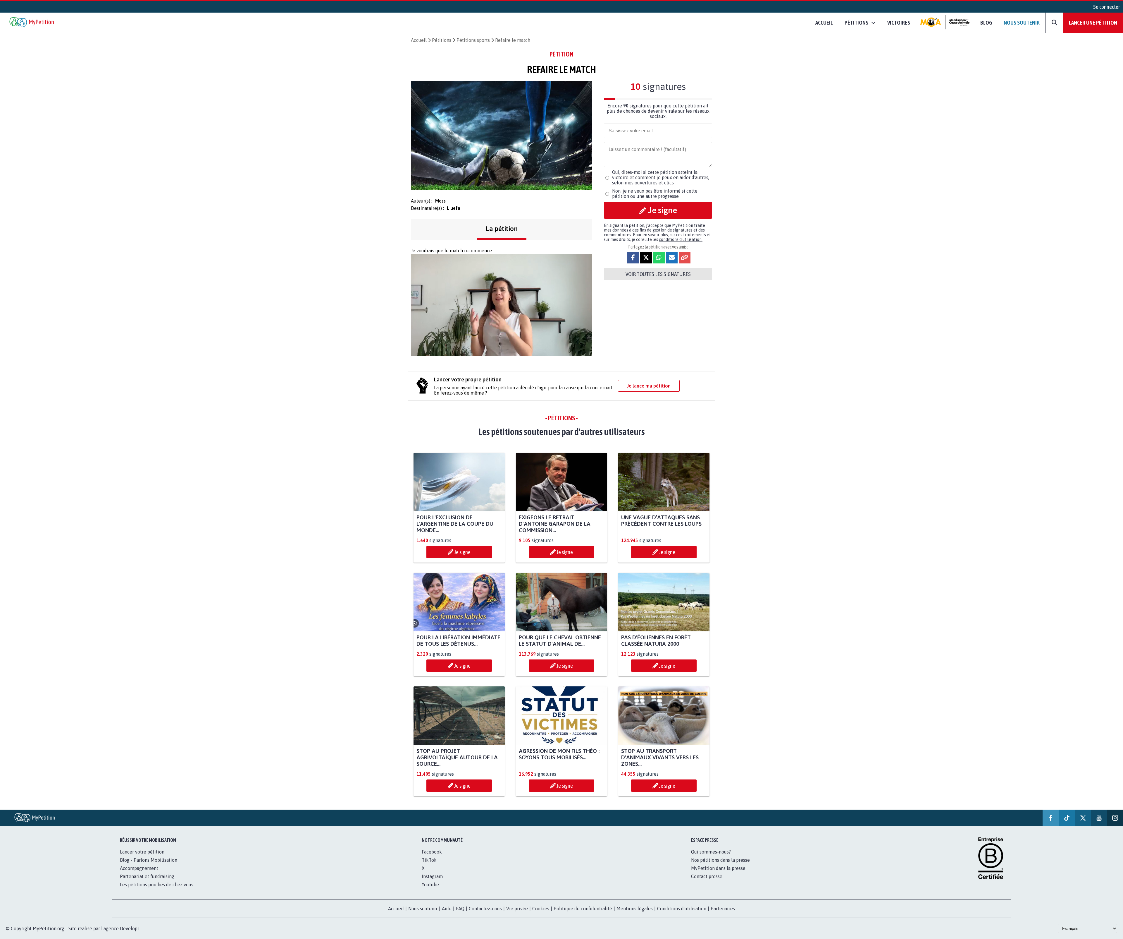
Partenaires (723, 908)
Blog (986, 22)
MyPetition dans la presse (718, 868)
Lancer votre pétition (142, 851)
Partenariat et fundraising (147, 876)
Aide (447, 908)
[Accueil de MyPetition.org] (32, 23)
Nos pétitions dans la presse (720, 860)
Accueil (824, 22)
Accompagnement (139, 868)
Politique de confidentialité (583, 908)
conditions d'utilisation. (680, 239)
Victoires (898, 22)
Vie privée (517, 908)
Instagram (432, 876)
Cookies (540, 908)
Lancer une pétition (1093, 22)
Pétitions (441, 40)
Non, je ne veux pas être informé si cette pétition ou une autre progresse (654, 193)
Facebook (432, 851)
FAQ (460, 908)
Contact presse (706, 876)
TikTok (429, 860)
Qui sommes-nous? (711, 851)
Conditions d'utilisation (681, 908)
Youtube (430, 884)
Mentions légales (634, 908)
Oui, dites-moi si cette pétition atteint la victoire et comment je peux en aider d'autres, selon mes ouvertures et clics (660, 177)
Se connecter (1106, 7)
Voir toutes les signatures (658, 274)
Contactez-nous (485, 908)
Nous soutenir (1022, 22)
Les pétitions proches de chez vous (156, 884)
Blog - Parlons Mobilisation (148, 860)
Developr (129, 928)
